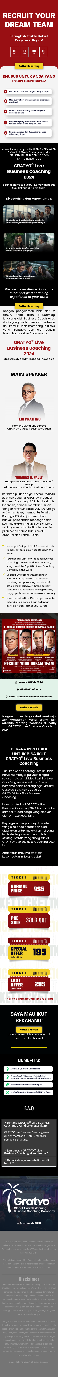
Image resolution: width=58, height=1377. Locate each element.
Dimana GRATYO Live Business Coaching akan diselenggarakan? (27, 1124)
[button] (29, 1124)
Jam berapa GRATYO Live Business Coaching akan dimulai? (26, 1152)
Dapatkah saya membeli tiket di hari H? (26, 1161)
